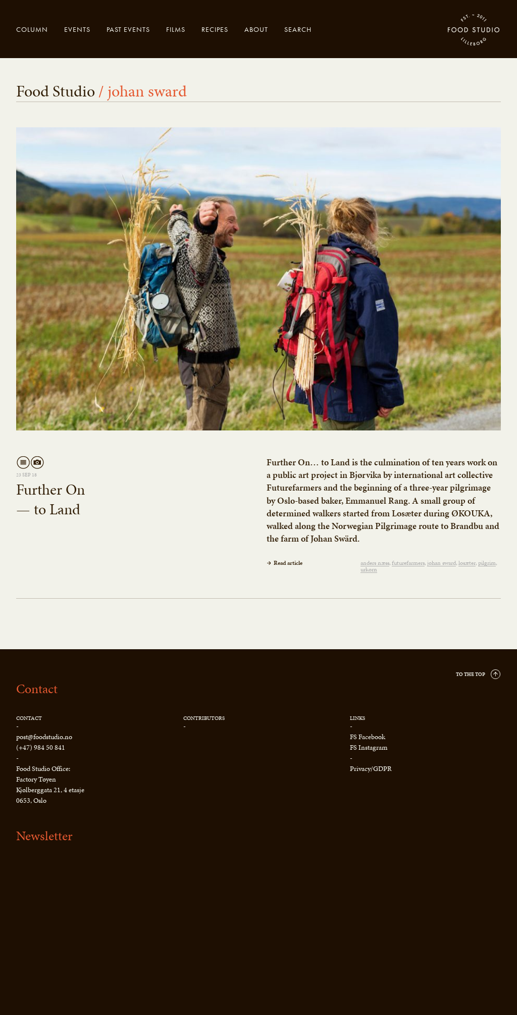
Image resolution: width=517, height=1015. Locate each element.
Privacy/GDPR (371, 769)
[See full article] (258, 278)
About (256, 29)
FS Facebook (367, 737)
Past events (128, 29)
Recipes (214, 29)
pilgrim (487, 563)
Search (298, 29)
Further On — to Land (50, 499)
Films (175, 29)
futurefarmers (408, 563)
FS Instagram (368, 747)
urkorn (368, 569)
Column (32, 29)
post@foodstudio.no (44, 737)
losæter (467, 563)
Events (77, 29)
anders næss (374, 563)
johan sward (441, 563)
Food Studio (474, 30)
